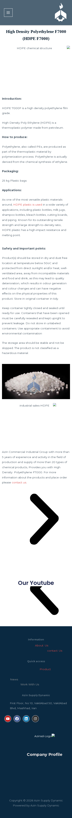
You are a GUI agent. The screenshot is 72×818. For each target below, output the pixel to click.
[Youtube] (7, 718)
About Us (41, 645)
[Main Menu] (8, 12)
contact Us (53, 650)
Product (29, 669)
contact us (19, 482)
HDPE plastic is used (27, 204)
